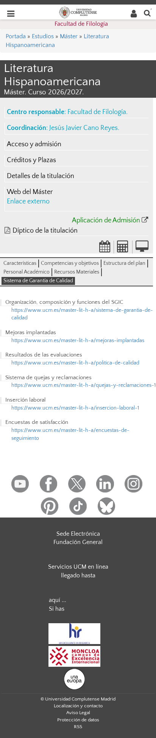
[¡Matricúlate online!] (142, 248)
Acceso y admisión (34, 144)
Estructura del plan (124, 263)
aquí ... (57, 600)
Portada (16, 36)
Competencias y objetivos (70, 263)
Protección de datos (78, 719)
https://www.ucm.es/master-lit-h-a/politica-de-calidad (75, 363)
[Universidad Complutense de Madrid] (78, 11)
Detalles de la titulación (40, 176)
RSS (78, 726)
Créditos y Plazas (31, 160)
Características (19, 263)
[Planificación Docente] (105, 248)
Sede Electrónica (78, 533)
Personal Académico (26, 272)
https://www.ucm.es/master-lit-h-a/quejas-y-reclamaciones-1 (83, 385)
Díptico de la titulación (45, 231)
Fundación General (78, 542)
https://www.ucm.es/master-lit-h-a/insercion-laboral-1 (75, 408)
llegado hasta (78, 575)
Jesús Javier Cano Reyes (83, 128)
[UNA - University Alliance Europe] (74, 678)
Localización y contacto (78, 705)
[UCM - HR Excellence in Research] (74, 633)
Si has (56, 608)
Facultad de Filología (81, 23)
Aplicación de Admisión (106, 220)
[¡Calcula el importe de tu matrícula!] (123, 248)
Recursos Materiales (76, 272)
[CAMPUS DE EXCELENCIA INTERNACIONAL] (74, 655)
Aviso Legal (78, 712)
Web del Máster (30, 192)
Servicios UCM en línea (78, 566)
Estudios (43, 36)
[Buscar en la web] (147, 13)
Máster (69, 36)
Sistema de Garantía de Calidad (38, 281)
